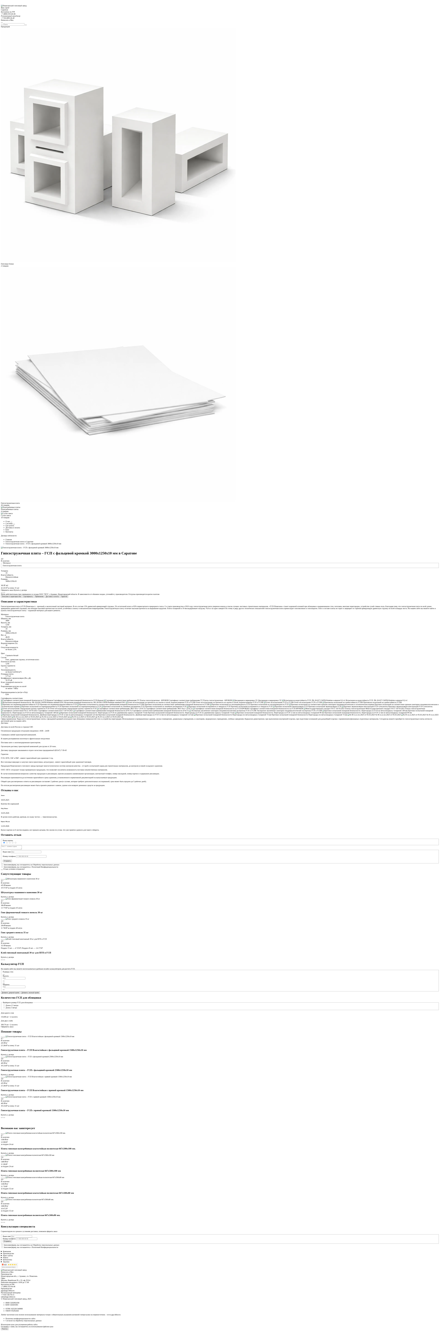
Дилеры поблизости (9, 536)
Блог (7, 530)
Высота (6, 976)
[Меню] (2, 22)
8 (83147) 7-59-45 (60, 750)
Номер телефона (9, 856)
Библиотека (7, 1260)
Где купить (10, 526)
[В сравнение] (2, 879)
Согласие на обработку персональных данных (24, 1321)
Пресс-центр (8, 1256)
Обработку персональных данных (46, 865)
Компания (7, 1251)
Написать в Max (7, 20)
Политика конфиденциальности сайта (20, 1319)
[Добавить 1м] (4, 989)
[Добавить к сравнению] (4, 592)
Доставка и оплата (13, 528)
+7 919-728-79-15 (7, 1295)
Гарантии (64, 596)
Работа (5, 1258)
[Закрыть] (2, 869)
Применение (39, 596)
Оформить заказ (7, 590)
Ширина (6, 985)
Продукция (5, 27)
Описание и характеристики (11, 596)
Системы (9, 523)
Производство (8, 1253)
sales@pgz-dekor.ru (8, 1297)
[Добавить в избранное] (2, 592)
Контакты (9, 532)
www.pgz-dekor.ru (114, 1315)
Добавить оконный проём (30, 993)
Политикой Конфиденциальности (45, 867)
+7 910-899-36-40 (7, 18)
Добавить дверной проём (10, 993)
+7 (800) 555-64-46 (8, 14)
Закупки (6, 1262)
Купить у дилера (20, 590)
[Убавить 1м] (4, 974)
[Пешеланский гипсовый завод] (14, 6)
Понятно (5, 1329)
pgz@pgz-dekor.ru (7, 1291)
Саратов (4, 10)
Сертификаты (28, 596)
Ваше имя (6, 852)
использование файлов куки (42, 1327)
